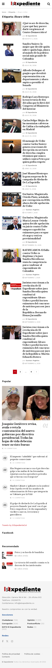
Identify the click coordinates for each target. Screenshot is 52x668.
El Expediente (31, 36)
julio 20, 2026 (30, 92)
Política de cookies (32, 654)
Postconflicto (33, 623)
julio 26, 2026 (30, 65)
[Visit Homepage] (26, 4)
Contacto (6, 657)
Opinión (6, 283)
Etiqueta (12, 12)
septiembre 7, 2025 (32, 278)
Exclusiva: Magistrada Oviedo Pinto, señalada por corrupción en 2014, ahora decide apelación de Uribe (36, 200)
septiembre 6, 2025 (32, 322)
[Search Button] (48, 4)
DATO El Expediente (11, 194)
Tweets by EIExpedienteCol (14, 525)
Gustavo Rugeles (32, 210)
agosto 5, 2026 (30, 39)
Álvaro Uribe (22, 12)
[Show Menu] (3, 4)
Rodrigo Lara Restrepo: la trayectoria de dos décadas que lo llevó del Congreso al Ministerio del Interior (36, 103)
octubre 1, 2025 (31, 213)
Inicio (4, 12)
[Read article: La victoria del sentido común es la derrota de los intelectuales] (7, 565)
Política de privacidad (11, 654)
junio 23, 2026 (30, 168)
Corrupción (8, 24)
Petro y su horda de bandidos (29, 552)
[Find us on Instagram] (12, 641)
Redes (30, 627)
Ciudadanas (8, 44)
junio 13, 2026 (30, 189)
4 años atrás (22, 556)
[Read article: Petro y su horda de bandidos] (7, 555)
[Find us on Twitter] (7, 641)
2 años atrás (22, 569)
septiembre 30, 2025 (32, 245)
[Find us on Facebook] (2, 641)
